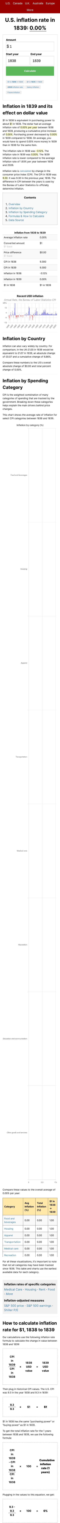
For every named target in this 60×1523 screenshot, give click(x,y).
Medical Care (13, 1289)
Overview (14, 204)
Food (51, 1289)
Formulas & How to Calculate (26, 216)
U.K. (27, 3)
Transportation (12, 1241)
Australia (38, 3)
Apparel (8, 1235)
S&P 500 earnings (39, 1305)
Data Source (16, 220)
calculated (25, 170)
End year (36, 54)
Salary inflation (33, 87)
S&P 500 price (14, 1305)
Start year (12, 54)
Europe (50, 3)
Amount (11, 39)
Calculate (30, 71)
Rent (42, 1289)
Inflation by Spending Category (28, 212)
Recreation (10, 1255)
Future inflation (14, 92)
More (30, 9)
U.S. (8, 3)
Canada (17, 3)
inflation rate (15, 87)
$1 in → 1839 (15, 82)
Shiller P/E (11, 1310)
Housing (8, 1228)
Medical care (11, 1248)
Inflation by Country (21, 208)
